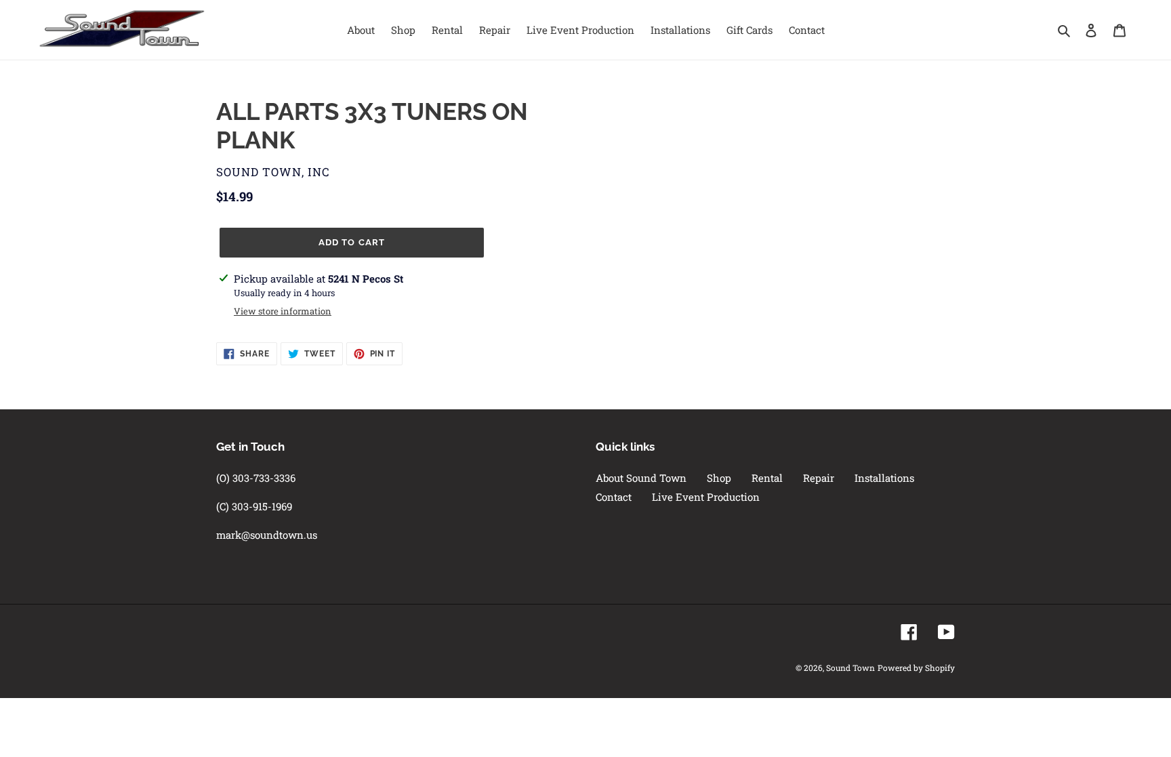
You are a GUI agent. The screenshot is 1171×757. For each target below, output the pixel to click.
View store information (282, 311)
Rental (767, 478)
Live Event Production (706, 497)
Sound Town (850, 667)
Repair (818, 478)
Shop (719, 478)
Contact (614, 497)
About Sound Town (641, 478)
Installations (884, 478)
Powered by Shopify (916, 667)
